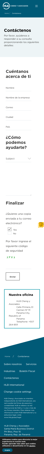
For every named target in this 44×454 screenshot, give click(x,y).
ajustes (32, 446)
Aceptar (7, 450)
